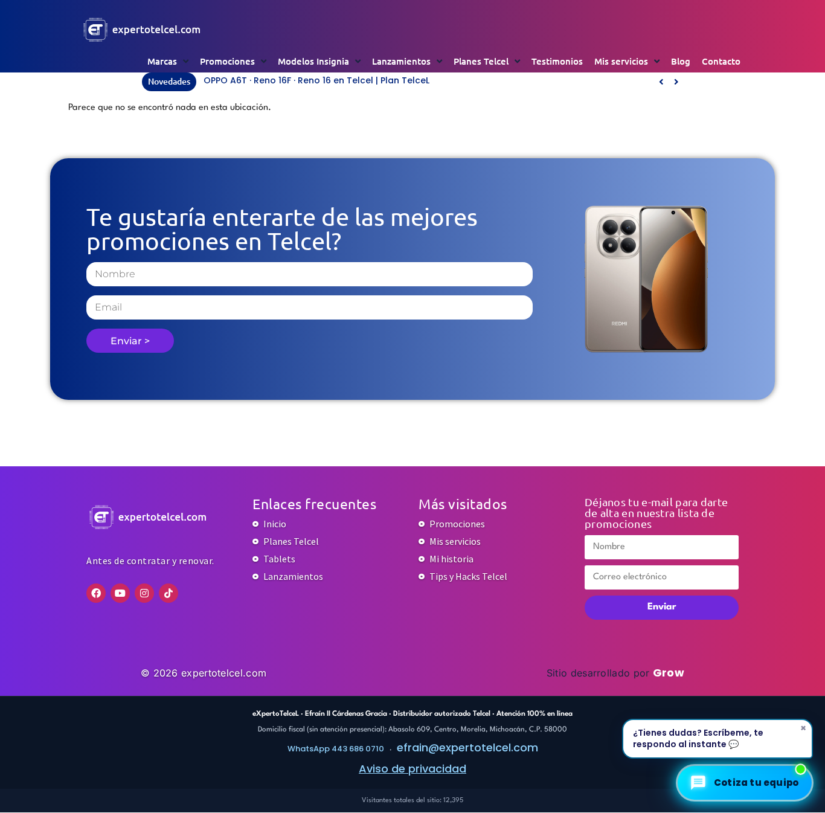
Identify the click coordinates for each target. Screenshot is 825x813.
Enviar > (130, 341)
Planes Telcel (481, 61)
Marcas (162, 61)
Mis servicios (621, 61)
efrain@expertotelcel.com (467, 747)
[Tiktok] (168, 593)
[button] (676, 81)
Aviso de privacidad (412, 768)
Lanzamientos (401, 61)
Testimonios (557, 61)
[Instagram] (144, 593)
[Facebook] (96, 593)
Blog (680, 61)
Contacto (721, 61)
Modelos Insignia (313, 61)
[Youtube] (120, 593)
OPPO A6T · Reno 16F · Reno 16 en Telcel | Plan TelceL (316, 80)
